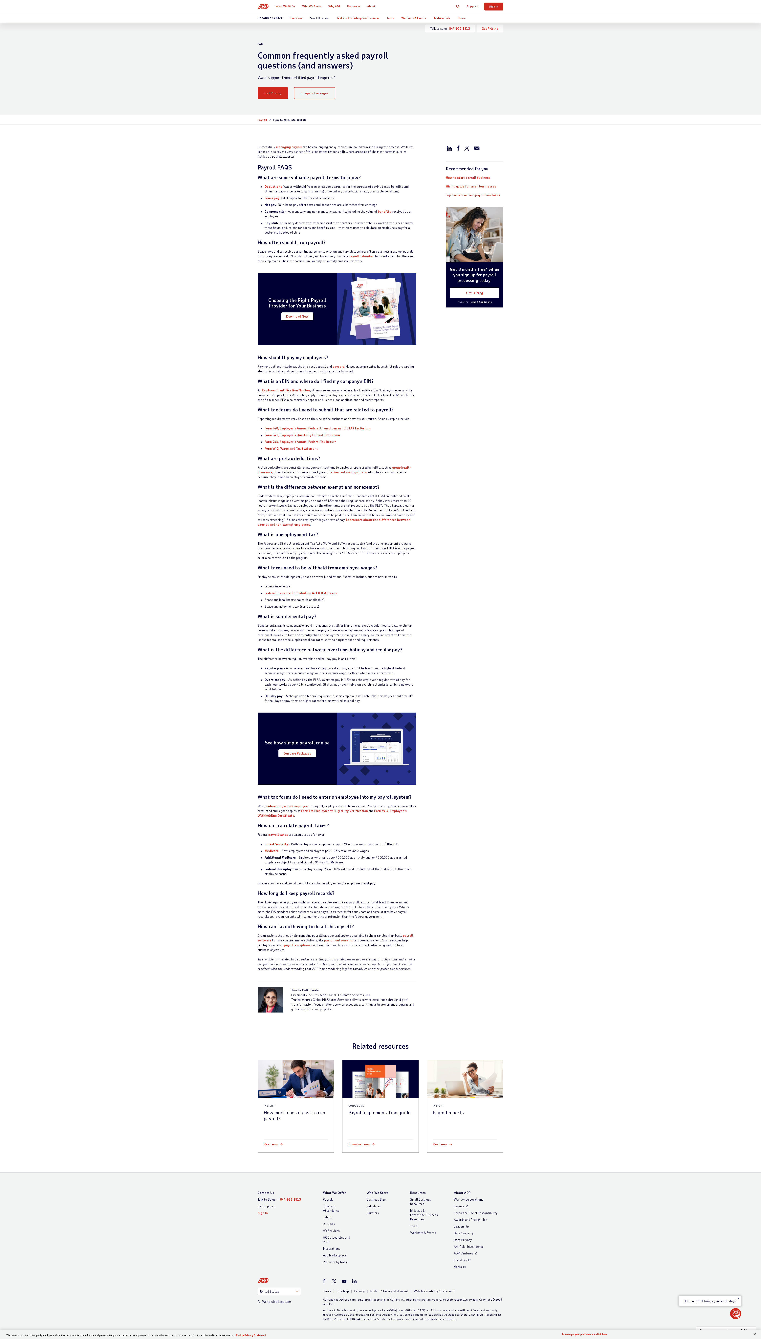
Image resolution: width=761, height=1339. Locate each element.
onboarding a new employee (287, 806)
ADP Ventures (463, 1253)
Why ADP (334, 6)
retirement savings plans (348, 472)
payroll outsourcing (339, 940)
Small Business (320, 18)
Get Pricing (490, 28)
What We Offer (285, 6)
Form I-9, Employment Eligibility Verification (334, 811)
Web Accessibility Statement (434, 1291)
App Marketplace (334, 1255)
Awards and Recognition (470, 1219)
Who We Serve (311, 6)
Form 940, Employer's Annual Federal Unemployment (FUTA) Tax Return (318, 428)
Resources (353, 6)
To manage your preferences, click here (584, 1334)
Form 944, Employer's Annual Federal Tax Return (300, 441)
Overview (296, 18)
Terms (327, 1291)
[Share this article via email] (476, 148)
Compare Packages (314, 93)
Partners (373, 1213)
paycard (338, 366)
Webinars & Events (413, 18)
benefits (384, 211)
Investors (460, 1260)
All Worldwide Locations (275, 1301)
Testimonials (442, 18)
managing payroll (289, 147)
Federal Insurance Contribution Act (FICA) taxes (301, 593)
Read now (271, 1144)
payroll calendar (361, 256)
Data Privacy (463, 1240)
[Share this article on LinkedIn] (449, 148)
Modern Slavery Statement (389, 1291)
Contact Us (266, 1192)
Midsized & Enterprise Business (358, 18)
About (371, 6)
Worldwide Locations (468, 1199)
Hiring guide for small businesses (471, 186)
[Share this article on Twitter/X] (466, 148)
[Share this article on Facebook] (458, 148)
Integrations (331, 1248)
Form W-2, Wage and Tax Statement (291, 448)
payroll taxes (278, 834)
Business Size (376, 1199)
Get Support (266, 1206)
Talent (327, 1217)
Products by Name (335, 1262)
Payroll (262, 119)
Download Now (297, 316)
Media (458, 1267)
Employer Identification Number (286, 390)
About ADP (462, 1192)
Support (472, 6)
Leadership (461, 1226)
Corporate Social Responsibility (476, 1213)
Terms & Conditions (480, 301)
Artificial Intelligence (469, 1246)
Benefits (329, 1224)
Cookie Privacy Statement (251, 1335)
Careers (459, 1206)
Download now (359, 1144)
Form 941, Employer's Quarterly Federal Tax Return (302, 435)
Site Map (343, 1291)
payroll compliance (298, 945)
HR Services (331, 1230)
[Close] (754, 1334)
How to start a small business (468, 177)
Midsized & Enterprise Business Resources (424, 1215)
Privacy (359, 1291)
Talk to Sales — (279, 1199)
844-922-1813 (459, 28)
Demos (462, 18)
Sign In (493, 6)
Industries (374, 1206)
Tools (390, 18)
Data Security (464, 1233)
